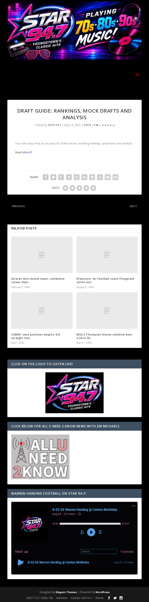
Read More (22, 152)
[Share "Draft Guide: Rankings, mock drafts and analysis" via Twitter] (53, 177)
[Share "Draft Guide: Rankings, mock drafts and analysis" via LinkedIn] (84, 177)
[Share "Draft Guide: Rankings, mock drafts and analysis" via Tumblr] (69, 177)
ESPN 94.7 (54, 125)
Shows (99, 598)
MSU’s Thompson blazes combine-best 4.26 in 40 (104, 336)
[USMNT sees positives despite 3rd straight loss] (42, 310)
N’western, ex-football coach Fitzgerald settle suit (105, 280)
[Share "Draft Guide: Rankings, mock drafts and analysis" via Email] (108, 177)
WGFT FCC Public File (39, 598)
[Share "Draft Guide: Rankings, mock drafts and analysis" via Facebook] (45, 177)
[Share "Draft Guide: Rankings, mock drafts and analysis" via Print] (115, 177)
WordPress (102, 592)
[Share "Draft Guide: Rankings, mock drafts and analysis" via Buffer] (92, 177)
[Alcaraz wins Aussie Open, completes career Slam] (42, 254)
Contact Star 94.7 (81, 598)
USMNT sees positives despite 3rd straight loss (35, 336)
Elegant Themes (66, 592)
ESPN (87, 125)
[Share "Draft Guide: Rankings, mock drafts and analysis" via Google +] (61, 177)
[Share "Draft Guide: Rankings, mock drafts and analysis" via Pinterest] (77, 177)
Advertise (62, 598)
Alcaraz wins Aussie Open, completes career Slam (38, 280)
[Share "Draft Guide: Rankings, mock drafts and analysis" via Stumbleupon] (100, 177)
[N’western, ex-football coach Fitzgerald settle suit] (107, 254)
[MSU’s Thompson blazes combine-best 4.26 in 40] (107, 310)
